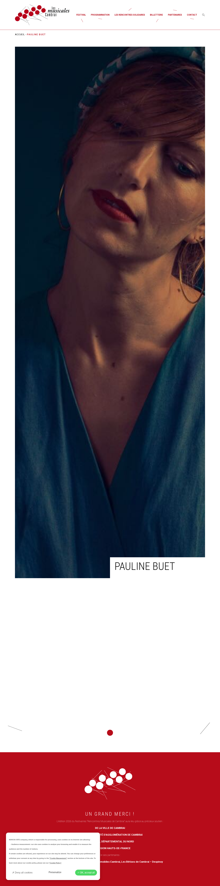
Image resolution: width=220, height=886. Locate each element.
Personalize (55, 872)
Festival (81, 15)
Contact (192, 15)
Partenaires (175, 15)
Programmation (100, 15)
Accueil (20, 34)
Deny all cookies (23, 872)
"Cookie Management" (58, 858)
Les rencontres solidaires (129, 15)
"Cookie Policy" (55, 863)
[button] (203, 15)
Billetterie (156, 15)
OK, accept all (87, 872)
